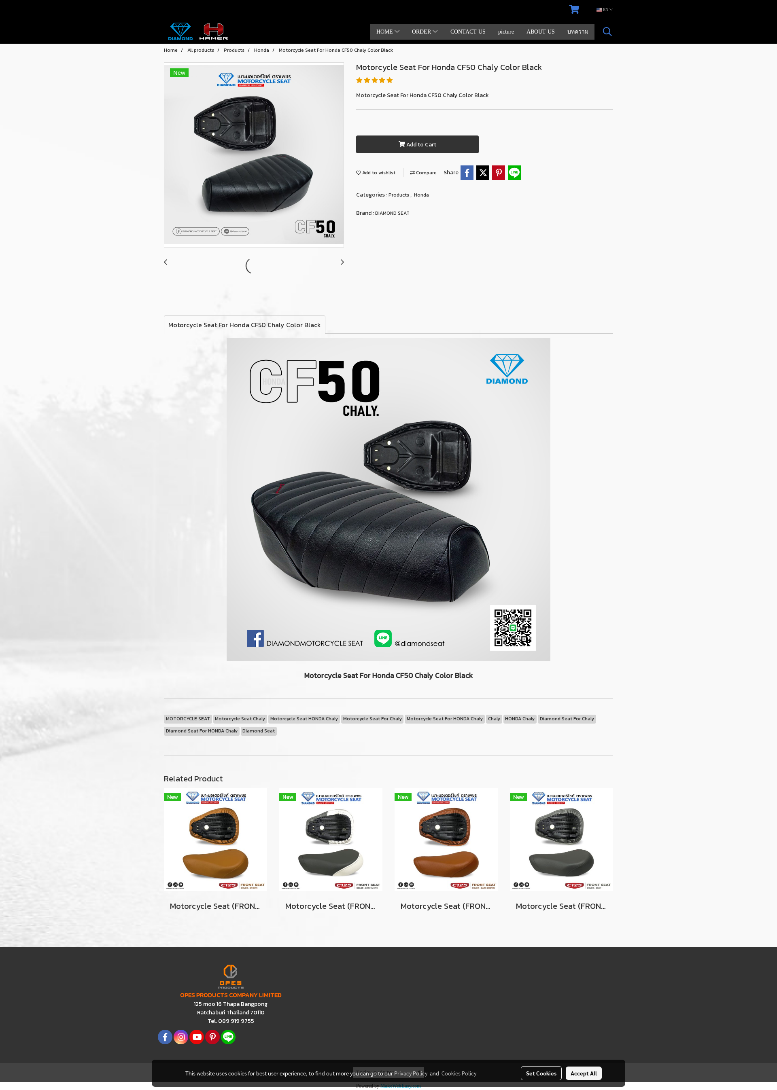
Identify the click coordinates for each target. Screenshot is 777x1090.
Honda (421, 195)
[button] (607, 31)
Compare (426, 172)
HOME (385, 32)
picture (506, 32)
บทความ (577, 32)
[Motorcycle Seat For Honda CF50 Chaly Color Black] (254, 155)
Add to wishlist (378, 172)
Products (399, 195)
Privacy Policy (410, 1073)
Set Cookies (541, 1073)
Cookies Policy (459, 1073)
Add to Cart (420, 144)
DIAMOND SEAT (392, 213)
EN (605, 9)
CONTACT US (468, 32)
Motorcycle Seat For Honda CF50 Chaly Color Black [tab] (244, 325)
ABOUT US (540, 32)
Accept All (584, 1073)
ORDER (422, 32)
